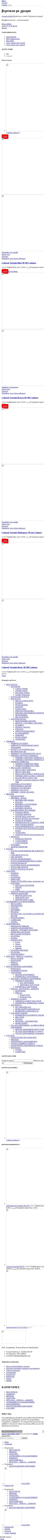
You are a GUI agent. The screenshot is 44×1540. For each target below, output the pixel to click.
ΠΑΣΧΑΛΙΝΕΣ (21, 737)
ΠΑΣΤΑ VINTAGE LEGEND (22, 869)
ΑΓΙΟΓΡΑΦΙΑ (16, 973)
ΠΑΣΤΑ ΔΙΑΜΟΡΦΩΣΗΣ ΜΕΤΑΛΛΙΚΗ (26, 861)
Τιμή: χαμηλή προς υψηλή (15, 43)
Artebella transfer (21, 691)
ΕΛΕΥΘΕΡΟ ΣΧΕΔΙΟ (19, 1013)
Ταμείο (8, 1379)
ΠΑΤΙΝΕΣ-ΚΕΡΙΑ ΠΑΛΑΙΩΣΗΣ (23, 810)
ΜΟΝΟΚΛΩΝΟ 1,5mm (24, 900)
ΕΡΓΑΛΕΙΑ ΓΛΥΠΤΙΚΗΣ (24, 885)
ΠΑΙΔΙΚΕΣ (19, 725)
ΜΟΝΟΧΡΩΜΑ (21, 715)
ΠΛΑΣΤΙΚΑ (15, 952)
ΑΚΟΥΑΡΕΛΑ (16, 1005)
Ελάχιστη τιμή (7, 1061)
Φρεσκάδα (10, 41)
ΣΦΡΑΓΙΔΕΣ (15, 879)
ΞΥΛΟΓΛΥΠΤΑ (16, 940)
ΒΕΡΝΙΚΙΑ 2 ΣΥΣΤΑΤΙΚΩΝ (26, 804)
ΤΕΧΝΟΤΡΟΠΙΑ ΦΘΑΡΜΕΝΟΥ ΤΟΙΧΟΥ (27, 1046)
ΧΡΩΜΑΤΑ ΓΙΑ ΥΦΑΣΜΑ (21, 788)
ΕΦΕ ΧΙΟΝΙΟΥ (17, 857)
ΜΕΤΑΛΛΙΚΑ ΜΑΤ (22, 772)
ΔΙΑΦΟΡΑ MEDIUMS (19, 847)
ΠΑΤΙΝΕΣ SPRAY (22, 812)
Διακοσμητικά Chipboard (20, 926)
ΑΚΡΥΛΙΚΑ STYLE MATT (21, 784)
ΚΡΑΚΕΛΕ (15, 837)
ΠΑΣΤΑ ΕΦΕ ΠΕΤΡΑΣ (19, 867)
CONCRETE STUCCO (19, 855)
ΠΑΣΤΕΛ (19, 1019)
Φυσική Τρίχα (25, 995)
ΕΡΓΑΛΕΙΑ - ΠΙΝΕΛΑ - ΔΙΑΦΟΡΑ (19, 956)
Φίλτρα (4, 28)
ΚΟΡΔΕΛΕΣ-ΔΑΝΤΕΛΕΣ (20, 932)
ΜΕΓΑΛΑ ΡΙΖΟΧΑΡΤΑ (24, 701)
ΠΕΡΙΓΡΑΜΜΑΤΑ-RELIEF (21, 786)
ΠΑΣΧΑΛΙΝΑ (20, 709)
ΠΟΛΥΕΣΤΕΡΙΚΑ (17, 918)
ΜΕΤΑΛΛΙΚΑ (16, 904)
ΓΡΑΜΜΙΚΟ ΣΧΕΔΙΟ (19, 971)
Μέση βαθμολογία (13, 39)
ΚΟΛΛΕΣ (19, 802)
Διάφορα (18, 948)
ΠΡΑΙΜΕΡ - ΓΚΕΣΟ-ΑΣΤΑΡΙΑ (22, 792)
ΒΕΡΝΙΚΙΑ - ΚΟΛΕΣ (19, 798)
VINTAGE (19, 729)
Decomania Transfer (22, 693)
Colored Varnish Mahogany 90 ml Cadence (22, 532)
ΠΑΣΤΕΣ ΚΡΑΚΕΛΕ (19, 863)
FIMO (17, 889)
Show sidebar (6, 24)
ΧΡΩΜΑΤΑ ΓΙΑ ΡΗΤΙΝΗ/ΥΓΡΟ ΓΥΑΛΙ (26, 754)
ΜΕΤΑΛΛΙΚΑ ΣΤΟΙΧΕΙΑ (21, 934)
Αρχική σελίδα (7, 16)
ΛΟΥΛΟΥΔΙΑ (20, 739)
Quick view (6, 254)
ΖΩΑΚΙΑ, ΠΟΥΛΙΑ (22, 727)
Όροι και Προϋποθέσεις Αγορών (18, 1366)
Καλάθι (9, 1381)
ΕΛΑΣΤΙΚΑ (15, 936)
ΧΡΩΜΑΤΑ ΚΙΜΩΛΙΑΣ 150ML (27, 766)
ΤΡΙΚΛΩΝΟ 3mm (22, 898)
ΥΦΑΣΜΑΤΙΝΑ (17, 906)
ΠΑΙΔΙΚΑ (19, 703)
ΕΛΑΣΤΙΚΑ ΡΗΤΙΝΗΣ (19, 950)
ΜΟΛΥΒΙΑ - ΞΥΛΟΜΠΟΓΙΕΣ (26, 1021)
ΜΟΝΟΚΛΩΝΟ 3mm (23, 895)
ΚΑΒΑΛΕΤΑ (16, 969)
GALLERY (10, 1035)
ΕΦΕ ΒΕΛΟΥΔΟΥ (17, 796)
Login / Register (10, 1533)
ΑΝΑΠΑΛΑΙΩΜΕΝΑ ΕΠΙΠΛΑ (23, 1044)
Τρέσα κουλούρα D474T (15, 1267)
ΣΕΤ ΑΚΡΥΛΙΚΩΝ (27, 983)
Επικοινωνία (10, 1374)
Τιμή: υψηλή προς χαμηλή (15, 45)
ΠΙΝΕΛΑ (14, 962)
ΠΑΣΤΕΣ (9, 849)
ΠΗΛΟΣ (18, 887)
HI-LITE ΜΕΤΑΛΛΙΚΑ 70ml (26, 778)
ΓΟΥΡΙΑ (18, 1050)
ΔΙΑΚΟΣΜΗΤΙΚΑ (13, 924)
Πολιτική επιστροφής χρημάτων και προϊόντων (23, 1368)
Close (4, 676)
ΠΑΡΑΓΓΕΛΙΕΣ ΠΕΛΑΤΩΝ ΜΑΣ (24, 1037)
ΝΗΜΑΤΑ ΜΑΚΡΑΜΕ (19, 893)
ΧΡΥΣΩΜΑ (15, 845)
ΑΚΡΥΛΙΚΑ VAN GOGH (29, 985)
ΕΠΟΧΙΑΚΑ (16, 1048)
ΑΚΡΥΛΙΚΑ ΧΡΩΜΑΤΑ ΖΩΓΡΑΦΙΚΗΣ (26, 979)
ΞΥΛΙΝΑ (14, 922)
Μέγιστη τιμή (38, 1061)
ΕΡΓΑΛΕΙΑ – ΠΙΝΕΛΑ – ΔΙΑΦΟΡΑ (19, 1400)
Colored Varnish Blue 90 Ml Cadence (19, 263)
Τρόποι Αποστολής (13, 1370)
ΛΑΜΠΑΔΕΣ (16, 920)
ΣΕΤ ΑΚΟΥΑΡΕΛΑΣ (23, 1007)
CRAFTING (10, 871)
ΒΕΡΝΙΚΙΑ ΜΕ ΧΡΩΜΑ (24, 800)
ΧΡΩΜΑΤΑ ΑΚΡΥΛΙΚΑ (24, 981)
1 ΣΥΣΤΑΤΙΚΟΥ (21, 841)
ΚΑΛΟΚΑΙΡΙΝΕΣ (22, 733)
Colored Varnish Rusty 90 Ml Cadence (19, 667)
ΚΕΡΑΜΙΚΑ (15, 910)
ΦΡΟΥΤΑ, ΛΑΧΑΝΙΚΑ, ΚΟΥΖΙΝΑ (29, 723)
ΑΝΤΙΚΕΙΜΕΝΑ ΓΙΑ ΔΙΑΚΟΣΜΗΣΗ (20, 902)
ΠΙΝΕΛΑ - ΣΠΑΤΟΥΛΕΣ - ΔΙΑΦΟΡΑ (25, 989)
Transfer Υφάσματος (22, 695)
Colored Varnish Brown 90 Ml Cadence (20, 398)
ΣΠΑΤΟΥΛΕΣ (16, 960)
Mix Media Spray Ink (18, 751)
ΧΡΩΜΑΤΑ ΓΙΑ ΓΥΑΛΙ (19, 790)
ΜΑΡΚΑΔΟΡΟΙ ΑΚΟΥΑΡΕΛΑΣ (27, 1009)
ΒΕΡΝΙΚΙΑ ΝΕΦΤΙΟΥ (23, 808)
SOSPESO (15, 873)
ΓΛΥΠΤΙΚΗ (15, 883)
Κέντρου (18, 946)
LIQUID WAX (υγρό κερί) (25, 816)
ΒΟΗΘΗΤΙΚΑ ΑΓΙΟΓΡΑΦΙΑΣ (26, 977)
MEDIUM (10, 794)
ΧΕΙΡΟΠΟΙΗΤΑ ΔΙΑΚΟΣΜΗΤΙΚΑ (24, 1042)
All (7, 54)
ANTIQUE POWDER (23, 820)
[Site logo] (4, 3)
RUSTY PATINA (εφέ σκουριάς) (27, 818)
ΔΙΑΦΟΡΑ (19, 707)
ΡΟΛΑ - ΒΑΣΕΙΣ (17, 958)
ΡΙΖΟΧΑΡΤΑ (16, 699)
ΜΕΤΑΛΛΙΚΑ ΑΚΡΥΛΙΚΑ (25, 770)
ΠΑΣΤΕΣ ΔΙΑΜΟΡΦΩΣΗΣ (21, 859)
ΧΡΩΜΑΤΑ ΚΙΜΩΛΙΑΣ (20, 762)
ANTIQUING (20, 833)
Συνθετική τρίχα (25, 997)
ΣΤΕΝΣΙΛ (14, 875)
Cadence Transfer (21, 689)
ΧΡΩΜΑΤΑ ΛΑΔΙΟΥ (19, 999)
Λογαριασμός (11, 1372)
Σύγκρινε (8, 1531)
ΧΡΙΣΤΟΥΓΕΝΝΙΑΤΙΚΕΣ (25, 731)
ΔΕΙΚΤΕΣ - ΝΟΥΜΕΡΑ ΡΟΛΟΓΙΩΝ (24, 930)
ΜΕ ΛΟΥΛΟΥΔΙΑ (21, 717)
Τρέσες (18, 944)
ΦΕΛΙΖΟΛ (15, 912)
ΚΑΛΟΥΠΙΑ (16, 877)
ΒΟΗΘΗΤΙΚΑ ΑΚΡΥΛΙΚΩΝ (26, 987)
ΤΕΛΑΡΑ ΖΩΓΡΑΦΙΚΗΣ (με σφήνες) (29, 1031)
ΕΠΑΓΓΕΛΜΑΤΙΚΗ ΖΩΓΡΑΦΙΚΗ (19, 966)
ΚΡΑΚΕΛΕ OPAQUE (23, 839)
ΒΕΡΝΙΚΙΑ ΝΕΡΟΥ (22, 806)
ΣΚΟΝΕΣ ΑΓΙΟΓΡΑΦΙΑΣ (24, 975)
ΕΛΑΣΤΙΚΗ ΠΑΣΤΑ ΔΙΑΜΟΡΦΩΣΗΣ (25, 865)
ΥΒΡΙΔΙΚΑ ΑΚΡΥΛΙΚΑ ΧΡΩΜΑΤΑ (24, 756)
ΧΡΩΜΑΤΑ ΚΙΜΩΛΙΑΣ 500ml (26, 764)
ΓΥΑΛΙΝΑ (15, 908)
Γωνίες (17, 942)
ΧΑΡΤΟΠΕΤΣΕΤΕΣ (18, 719)
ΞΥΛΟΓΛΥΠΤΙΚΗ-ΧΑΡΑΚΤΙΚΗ (23, 891)
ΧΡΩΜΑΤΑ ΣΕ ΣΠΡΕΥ (19, 743)
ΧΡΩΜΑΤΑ (10, 741)
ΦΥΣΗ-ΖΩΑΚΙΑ (21, 705)
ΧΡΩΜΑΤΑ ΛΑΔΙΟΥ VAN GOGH (28, 1001)
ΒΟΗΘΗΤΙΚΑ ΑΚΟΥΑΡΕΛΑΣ (27, 1011)
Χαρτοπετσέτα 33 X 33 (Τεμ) (17, 1327)
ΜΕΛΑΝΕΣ (19, 1017)
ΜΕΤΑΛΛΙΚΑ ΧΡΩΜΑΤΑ (21, 768)
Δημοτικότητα (11, 37)
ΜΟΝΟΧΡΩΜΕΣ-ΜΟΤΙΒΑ (25, 721)
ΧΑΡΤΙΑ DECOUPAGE (20, 697)
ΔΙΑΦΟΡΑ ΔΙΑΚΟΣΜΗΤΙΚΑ (22, 928)
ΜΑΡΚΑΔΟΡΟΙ (21, 1023)
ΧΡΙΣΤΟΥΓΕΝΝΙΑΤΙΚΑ (24, 711)
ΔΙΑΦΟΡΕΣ (19, 735)
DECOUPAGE (11, 685)
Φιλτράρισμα (28, 1063)
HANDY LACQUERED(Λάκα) (22, 749)
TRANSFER (15, 687)
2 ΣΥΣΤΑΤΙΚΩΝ (21, 843)
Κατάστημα (10, 1377)
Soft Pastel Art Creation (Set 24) (18, 1206)
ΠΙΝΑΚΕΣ (15, 1039)
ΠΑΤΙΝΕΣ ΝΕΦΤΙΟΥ (23, 814)
